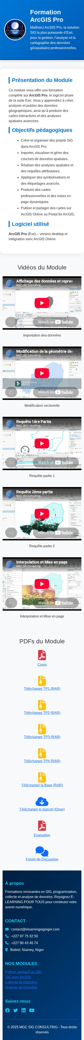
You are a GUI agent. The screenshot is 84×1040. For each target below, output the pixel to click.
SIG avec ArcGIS (18, 977)
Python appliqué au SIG (23, 972)
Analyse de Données (21, 987)
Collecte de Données (21, 982)
